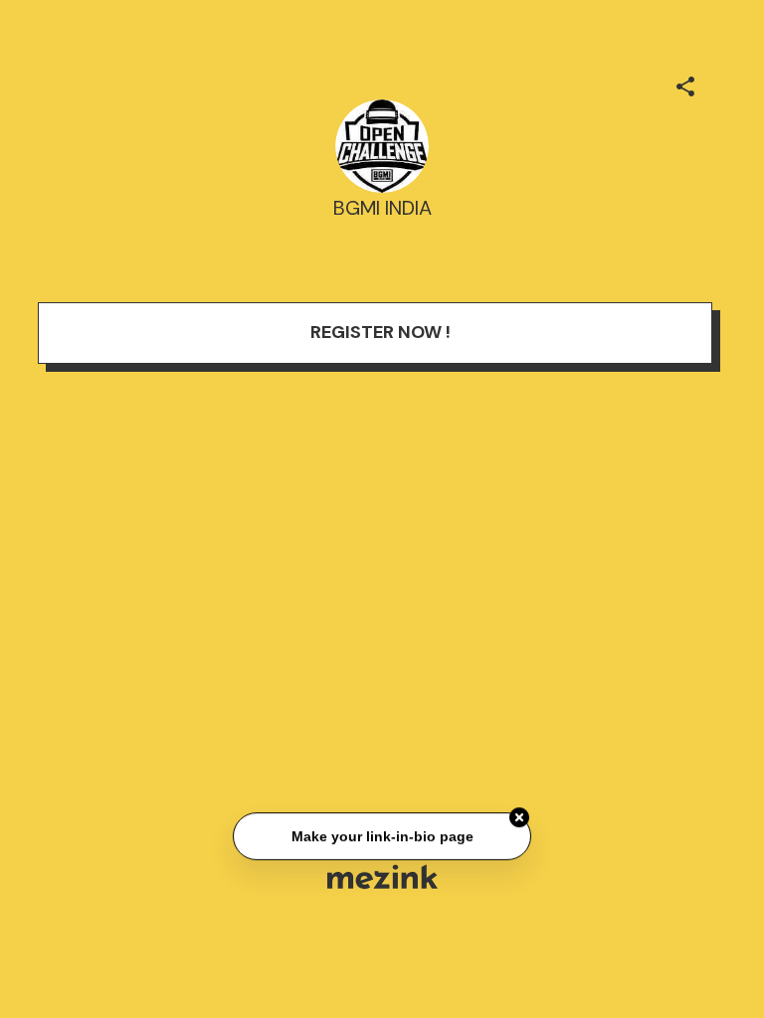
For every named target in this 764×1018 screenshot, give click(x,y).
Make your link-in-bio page (381, 836)
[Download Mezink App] (382, 876)
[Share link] (685, 83)
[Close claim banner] (519, 818)
